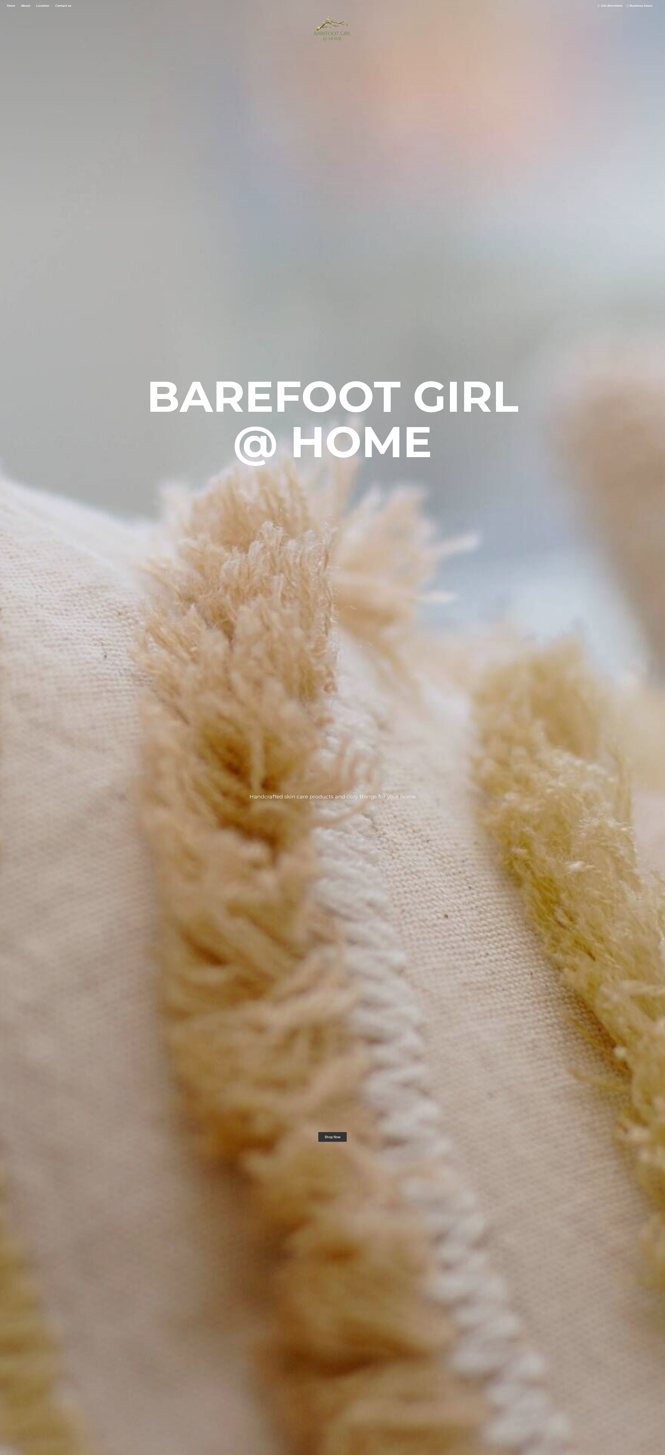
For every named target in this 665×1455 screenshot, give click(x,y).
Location (42, 5)
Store (11, 5)
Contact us (63, 5)
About (25, 5)
